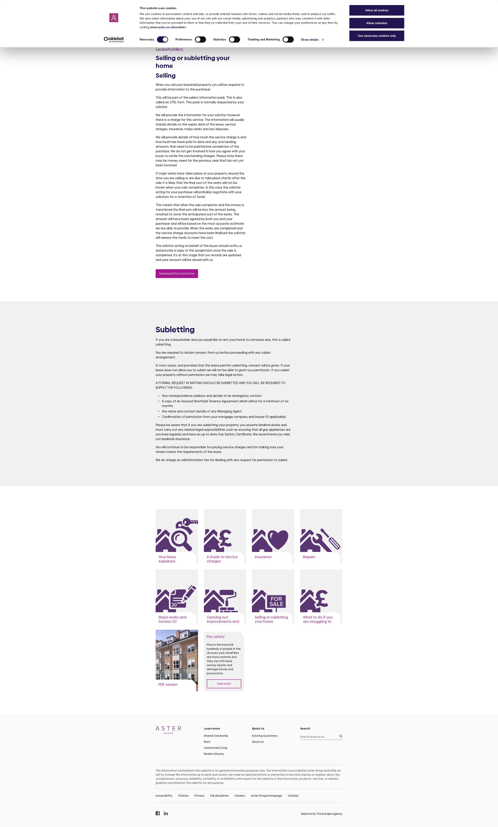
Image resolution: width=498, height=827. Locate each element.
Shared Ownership (216, 736)
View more (224, 684)
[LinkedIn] (166, 814)
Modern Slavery (214, 754)
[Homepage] (177, 730)
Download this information (177, 273)
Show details (310, 39)
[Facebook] (158, 814)
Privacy (199, 796)
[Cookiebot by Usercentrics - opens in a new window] (114, 40)
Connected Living (215, 748)
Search (305, 729)
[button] (321, 737)
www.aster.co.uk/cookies (168, 27)
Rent (207, 742)
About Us (258, 742)
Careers (240, 796)
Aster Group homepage (266, 796)
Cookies (293, 796)
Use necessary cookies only (377, 35)
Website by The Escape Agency (321, 814)
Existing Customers (265, 736)
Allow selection (377, 23)
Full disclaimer (219, 796)
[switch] (200, 39)
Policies (183, 796)
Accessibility (164, 796)
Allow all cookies (376, 10)
